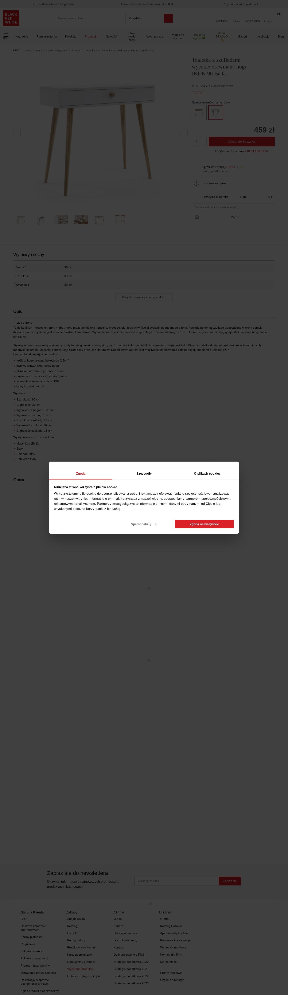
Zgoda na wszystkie (204, 524)
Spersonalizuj (141, 524)
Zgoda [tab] (81, 473)
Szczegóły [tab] (144, 473)
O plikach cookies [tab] (207, 473)
